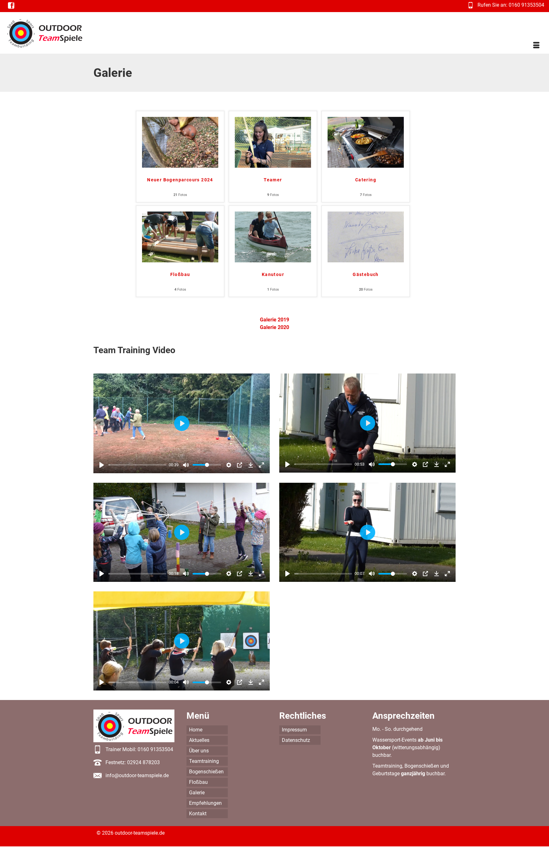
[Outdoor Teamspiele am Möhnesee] (55, 33)
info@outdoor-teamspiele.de (137, 775)
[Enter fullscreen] (261, 465)
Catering (365, 179)
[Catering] (366, 142)
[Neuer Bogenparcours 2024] (180, 142)
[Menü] (536, 46)
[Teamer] (273, 142)
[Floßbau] (180, 236)
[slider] (137, 465)
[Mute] (186, 465)
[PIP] (239, 465)
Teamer (273, 179)
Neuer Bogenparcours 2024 (180, 179)
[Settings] (229, 465)
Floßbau (180, 274)
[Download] (251, 465)
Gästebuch (366, 274)
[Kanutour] (273, 236)
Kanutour (273, 274)
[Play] (102, 465)
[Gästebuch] (366, 236)
